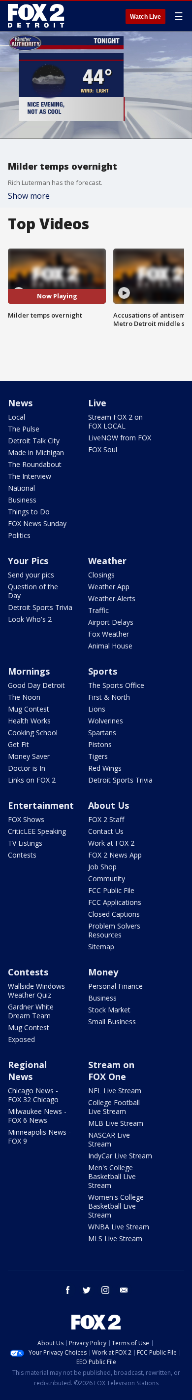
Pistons (100, 744)
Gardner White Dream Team (31, 1011)
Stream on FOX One (111, 1070)
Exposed (21, 1039)
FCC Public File (111, 890)
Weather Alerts (111, 598)
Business (22, 499)
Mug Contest (28, 709)
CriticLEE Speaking (37, 831)
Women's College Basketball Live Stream (116, 1206)
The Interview (29, 476)
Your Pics (28, 561)
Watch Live (145, 16)
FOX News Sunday (37, 523)
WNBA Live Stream (118, 1226)
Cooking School (33, 732)
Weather (107, 561)
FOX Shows (26, 819)
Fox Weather (108, 634)
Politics (19, 535)
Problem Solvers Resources (114, 930)
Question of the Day (33, 591)
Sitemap (101, 946)
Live (97, 403)
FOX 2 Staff (106, 819)
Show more (29, 195)
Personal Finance (115, 986)
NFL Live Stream (114, 1090)
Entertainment (41, 805)
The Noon (24, 697)
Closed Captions (114, 914)
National (21, 488)
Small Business (112, 1021)
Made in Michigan (36, 452)
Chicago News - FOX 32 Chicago (33, 1095)
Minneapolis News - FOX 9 (39, 1136)
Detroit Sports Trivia (40, 607)
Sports (102, 671)
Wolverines (105, 720)
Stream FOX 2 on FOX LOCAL (115, 421)
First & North (109, 697)
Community (106, 878)
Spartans (102, 732)
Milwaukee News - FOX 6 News (37, 1116)
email (124, 1290)
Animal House (110, 645)
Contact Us (106, 831)
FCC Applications (114, 902)
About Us (108, 805)
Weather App (108, 586)
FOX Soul (102, 449)
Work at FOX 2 (111, 843)
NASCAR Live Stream (109, 1139)
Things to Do (29, 511)
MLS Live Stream (115, 1238)
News (20, 403)
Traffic (98, 610)
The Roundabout (35, 464)
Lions (96, 709)
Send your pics (31, 574)
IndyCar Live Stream (120, 1155)
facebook (68, 1290)
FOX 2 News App (115, 855)
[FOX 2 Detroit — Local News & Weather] (36, 16)
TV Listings (25, 843)
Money (103, 972)
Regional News (27, 1070)
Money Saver (29, 756)
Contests (22, 855)
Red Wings (105, 768)
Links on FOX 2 (32, 780)
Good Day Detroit (36, 685)
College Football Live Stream (114, 1107)
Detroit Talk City (34, 440)
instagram (105, 1290)
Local (16, 417)
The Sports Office (116, 685)
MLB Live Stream (115, 1123)
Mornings (29, 671)
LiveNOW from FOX (119, 437)
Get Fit (18, 744)
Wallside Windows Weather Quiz (36, 990)
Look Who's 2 (30, 619)
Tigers (98, 756)
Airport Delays (110, 622)
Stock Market (109, 1009)
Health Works (29, 720)
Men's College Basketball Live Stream (112, 1176)
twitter (87, 1290)
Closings (101, 574)
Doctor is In (26, 768)
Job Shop (102, 866)
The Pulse (23, 428)
